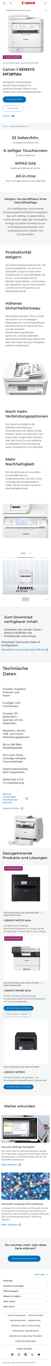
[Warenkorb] (4, 3)
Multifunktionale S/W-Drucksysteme (21, 63)
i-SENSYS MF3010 (14, 1072)
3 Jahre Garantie (13, 868)
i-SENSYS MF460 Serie (17, 990)
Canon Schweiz (24, 1349)
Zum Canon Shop (14, 99)
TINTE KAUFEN (13, 108)
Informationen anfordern (18, 1008)
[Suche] (11, 3)
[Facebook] (12, 1354)
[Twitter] (32, 1354)
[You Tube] (39, 1354)
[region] (25, 577)
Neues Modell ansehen (17, 1014)
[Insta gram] (19, 1354)
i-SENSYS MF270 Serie (17, 920)
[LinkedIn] (25, 1354)
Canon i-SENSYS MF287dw (14, 126)
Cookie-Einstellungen (25, 1341)
